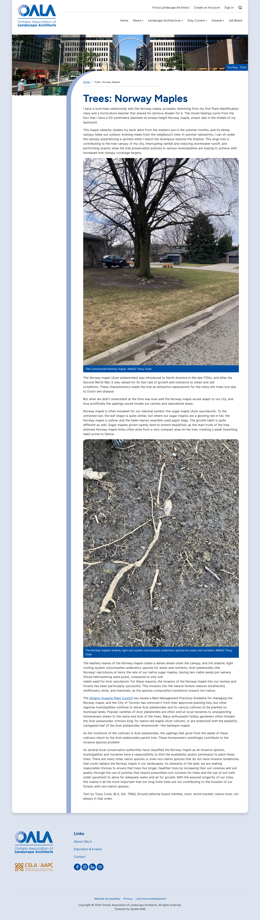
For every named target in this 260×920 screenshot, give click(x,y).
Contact (79, 857)
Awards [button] (217, 20)
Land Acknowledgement (151, 898)
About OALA (83, 841)
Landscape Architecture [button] (164, 20)
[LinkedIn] (92, 867)
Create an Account (207, 7)
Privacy (128, 898)
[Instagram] (84, 867)
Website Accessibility (107, 898)
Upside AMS (138, 908)
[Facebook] (77, 867)
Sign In (229, 7)
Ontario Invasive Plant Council (111, 698)
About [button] (137, 20)
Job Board (235, 20)
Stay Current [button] (196, 20)
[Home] (37, 16)
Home (124, 20)
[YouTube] (100, 867)
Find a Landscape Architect (170, 7)
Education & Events (88, 849)
